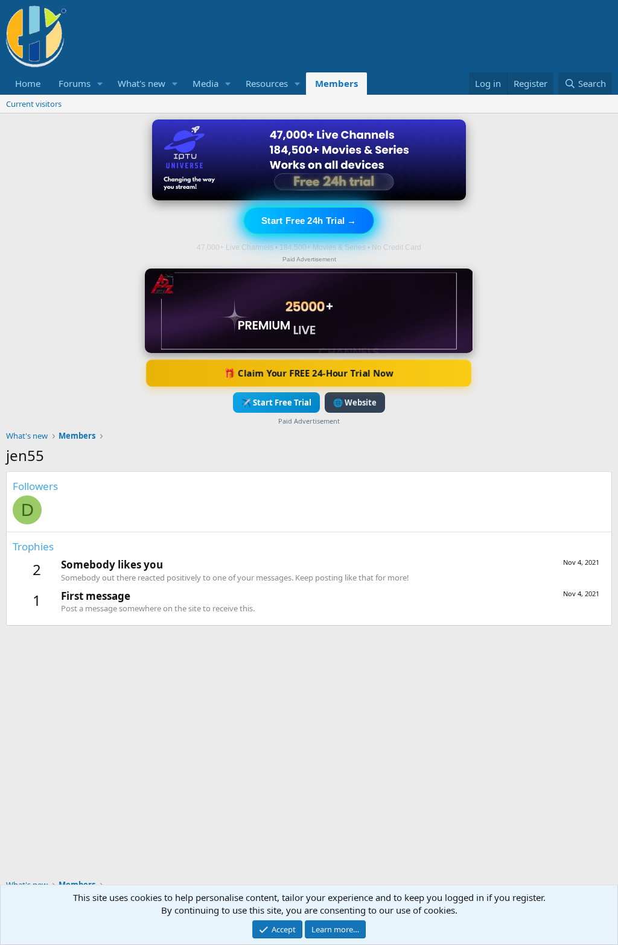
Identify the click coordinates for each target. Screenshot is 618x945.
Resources (267, 83)
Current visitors (34, 103)
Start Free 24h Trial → (309, 220)
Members (336, 83)
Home (27, 83)
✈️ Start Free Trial (276, 402)
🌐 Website (355, 402)
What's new (141, 83)
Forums (75, 83)
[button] (100, 83)
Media (205, 83)
